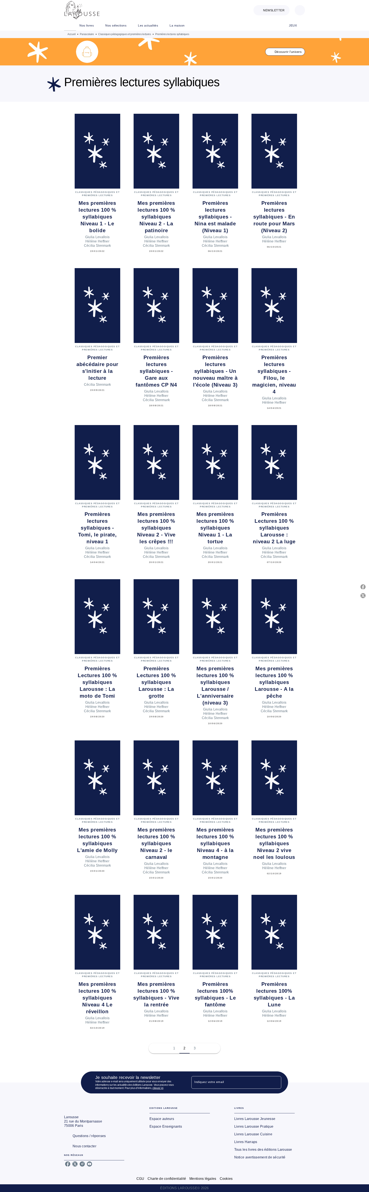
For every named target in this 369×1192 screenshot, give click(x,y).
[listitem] (67, 1164)
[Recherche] (300, 10)
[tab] (70, 25)
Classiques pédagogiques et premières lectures (124, 34)
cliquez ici (157, 1088)
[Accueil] (82, 10)
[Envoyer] (276, 1082)
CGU (140, 1178)
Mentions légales (202, 1178)
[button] (271, 10)
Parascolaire (87, 34)
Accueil (71, 34)
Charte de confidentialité (167, 1178)
